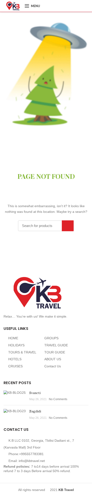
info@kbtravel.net (32, 461)
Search (68, 225)
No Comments (58, 399)
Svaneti (35, 393)
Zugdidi (35, 411)
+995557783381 (31, 454)
